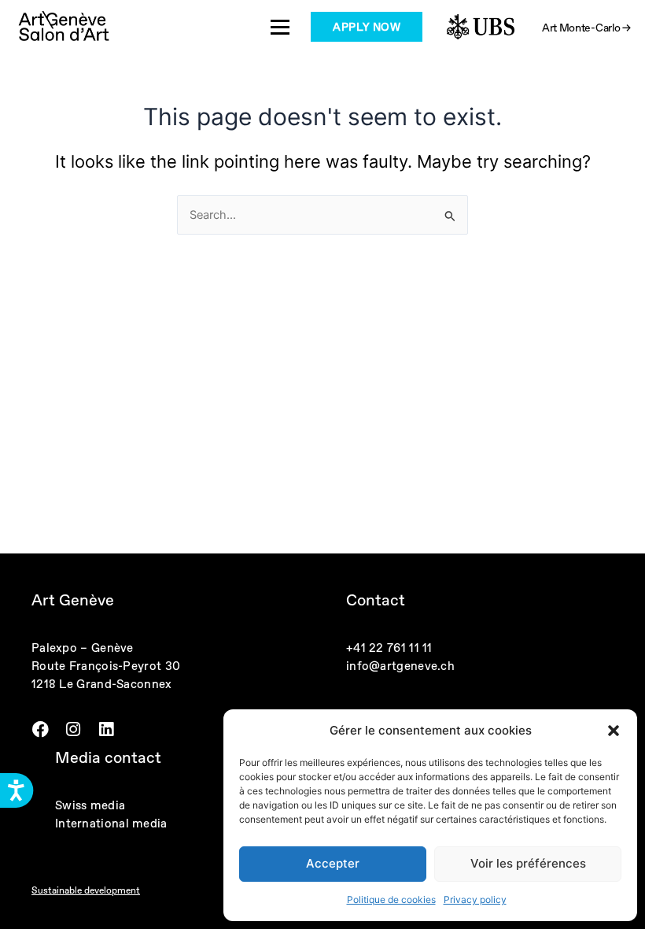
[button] (613, 730)
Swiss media (90, 805)
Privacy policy (475, 899)
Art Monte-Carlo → (586, 27)
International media (111, 823)
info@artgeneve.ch (400, 665)
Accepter (332, 863)
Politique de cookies (391, 899)
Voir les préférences (528, 863)
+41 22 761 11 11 (389, 647)
